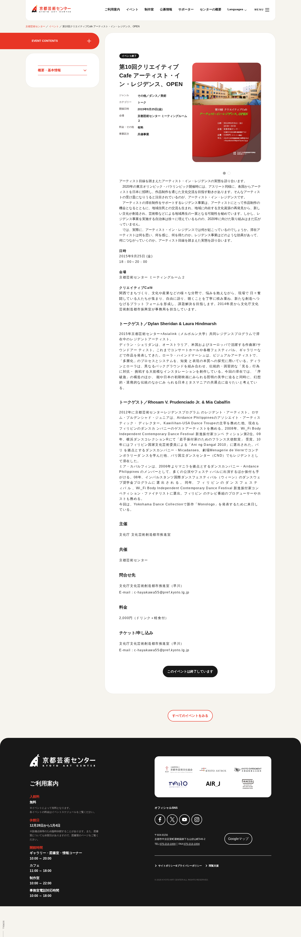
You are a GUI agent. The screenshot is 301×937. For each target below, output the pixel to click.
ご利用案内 (112, 9)
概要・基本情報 (49, 70)
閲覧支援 (214, 865)
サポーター (186, 9)
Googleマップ (238, 839)
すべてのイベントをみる (190, 715)
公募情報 (166, 9)
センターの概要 (210, 9)
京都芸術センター (51, 8)
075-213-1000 (168, 844)
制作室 (149, 9)
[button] (224, 173)
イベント (132, 9)
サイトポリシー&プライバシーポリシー (180, 865)
